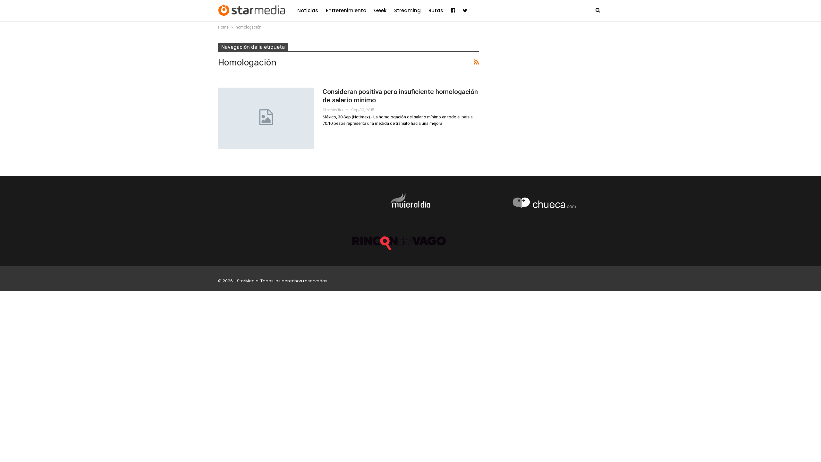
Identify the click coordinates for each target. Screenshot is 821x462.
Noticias (307, 10)
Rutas (435, 10)
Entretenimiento (346, 10)
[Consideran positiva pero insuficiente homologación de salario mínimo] (266, 118)
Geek (380, 10)
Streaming (407, 10)
